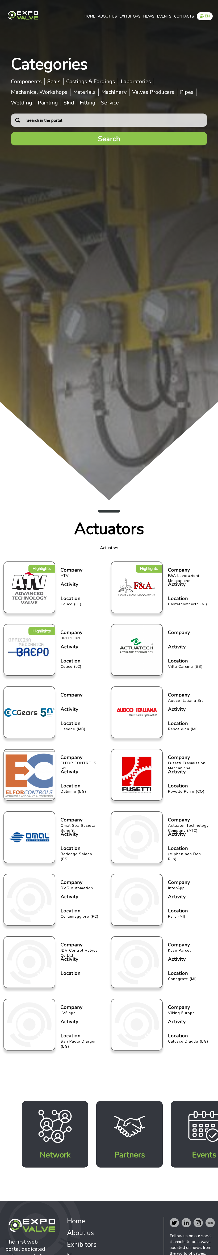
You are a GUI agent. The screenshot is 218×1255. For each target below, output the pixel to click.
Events (164, 16)
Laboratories (136, 81)
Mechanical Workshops (39, 92)
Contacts (184, 16)
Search (109, 139)
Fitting (87, 102)
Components (26, 81)
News (148, 16)
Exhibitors (130, 16)
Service (110, 102)
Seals (54, 81)
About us (107, 16)
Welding (21, 102)
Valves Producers (153, 92)
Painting (48, 102)
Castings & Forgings (90, 81)
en (207, 16)
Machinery (114, 92)
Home (90, 16)
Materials (84, 92)
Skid (69, 102)
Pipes (187, 92)
